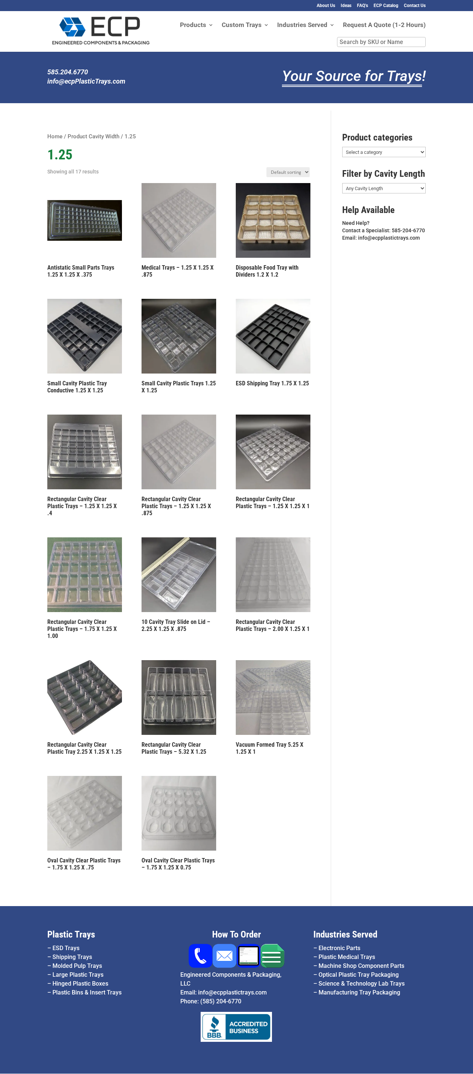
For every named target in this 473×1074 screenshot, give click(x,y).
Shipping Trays (72, 956)
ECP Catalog (386, 5)
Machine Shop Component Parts (361, 965)
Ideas (346, 5)
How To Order (236, 934)
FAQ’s (362, 5)
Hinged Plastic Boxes (80, 983)
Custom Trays (242, 25)
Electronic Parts (339, 948)
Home (54, 136)
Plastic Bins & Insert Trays (87, 992)
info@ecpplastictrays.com (232, 992)
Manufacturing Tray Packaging (359, 992)
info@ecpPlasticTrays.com (86, 81)
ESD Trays (65, 948)
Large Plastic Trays (77, 974)
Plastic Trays (71, 934)
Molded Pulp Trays (77, 965)
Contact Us (415, 5)
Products (193, 25)
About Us (326, 5)
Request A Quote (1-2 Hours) (384, 25)
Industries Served (302, 25)
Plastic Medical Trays (347, 956)
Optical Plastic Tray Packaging (359, 974)
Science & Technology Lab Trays (362, 983)
